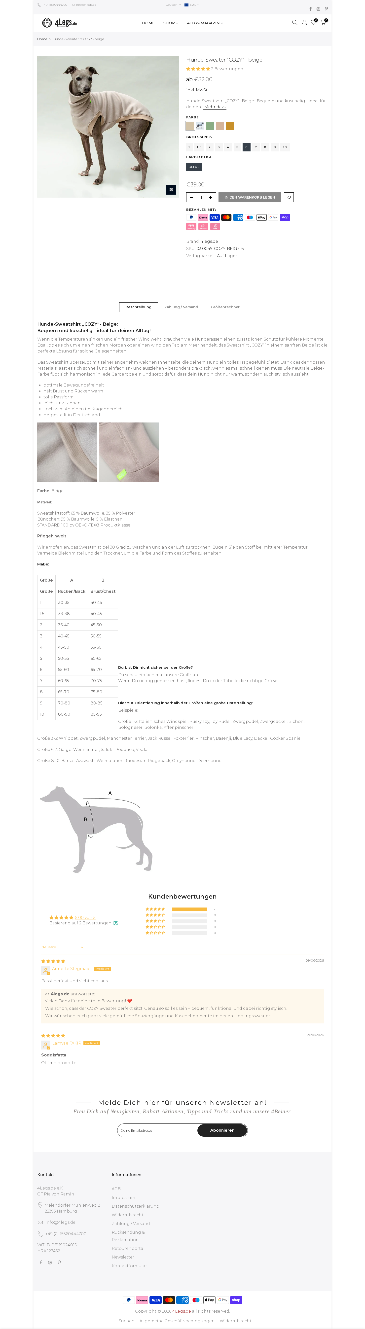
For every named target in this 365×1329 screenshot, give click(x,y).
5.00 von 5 (85, 917)
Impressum (123, 1197)
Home (42, 39)
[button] (198, 69)
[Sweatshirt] (230, 126)
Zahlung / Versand (181, 307)
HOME (148, 23)
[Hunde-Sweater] (190, 126)
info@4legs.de (86, 4)
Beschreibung (138, 307)
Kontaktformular (129, 1265)
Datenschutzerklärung (135, 1206)
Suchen (127, 1321)
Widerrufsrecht (128, 1215)
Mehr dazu (214, 107)
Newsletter (123, 1257)
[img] (53, 961)
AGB (116, 1189)
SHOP (169, 23)
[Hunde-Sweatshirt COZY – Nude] (220, 126)
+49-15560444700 (54, 4)
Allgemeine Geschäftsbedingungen (177, 1321)
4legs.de (209, 241)
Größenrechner (225, 307)
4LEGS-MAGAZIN (203, 23)
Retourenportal (128, 1248)
